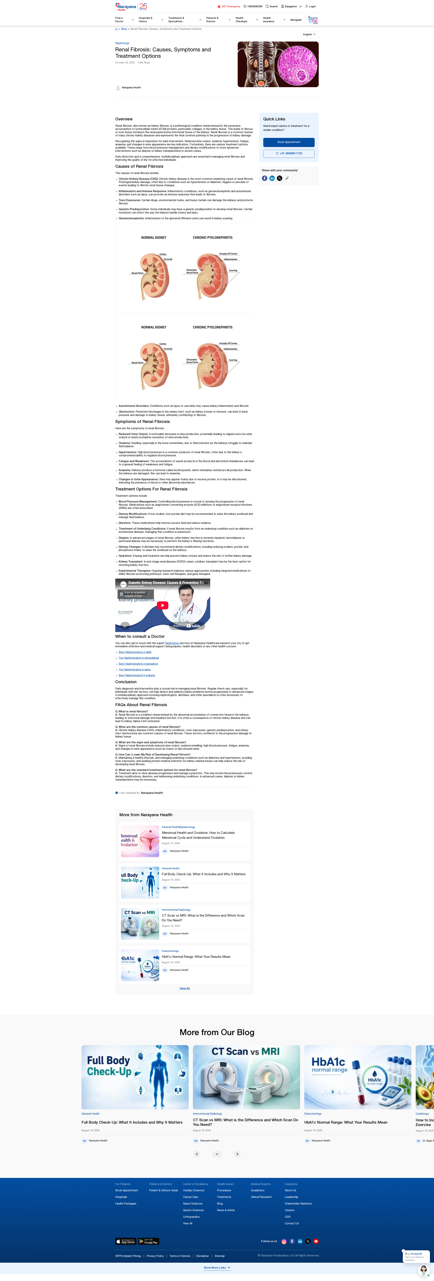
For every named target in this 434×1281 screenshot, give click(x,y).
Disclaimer (204, 1256)
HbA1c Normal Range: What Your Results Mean (196, 957)
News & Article (226, 1210)
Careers (289, 1210)
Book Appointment (289, 142)
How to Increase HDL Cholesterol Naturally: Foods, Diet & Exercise (378, 1123)
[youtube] (316, 1243)
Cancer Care (190, 1197)
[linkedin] (300, 1243)
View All (185, 988)
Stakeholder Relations (298, 1204)
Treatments (224, 1197)
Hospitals (121, 1197)
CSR (287, 1217)
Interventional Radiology (118, 1114)
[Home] (131, 7)
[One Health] (313, 20)
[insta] (284, 1242)
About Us (290, 1190)
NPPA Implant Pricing (129, 1256)
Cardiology (333, 1114)
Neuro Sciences (193, 1204)
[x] (308, 1243)
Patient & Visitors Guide (163, 1190)
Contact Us (292, 1223)
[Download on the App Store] (125, 1241)
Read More (158, 1077)
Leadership (291, 1197)
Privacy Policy (157, 1256)
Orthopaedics (191, 1217)
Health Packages (125, 1204)
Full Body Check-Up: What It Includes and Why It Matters (203, 874)
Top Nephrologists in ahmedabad (139, 658)
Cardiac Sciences (193, 1190)
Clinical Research (261, 1197)
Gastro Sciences (193, 1210)
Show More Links (215, 1268)
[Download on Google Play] (148, 1241)
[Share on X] (279, 179)
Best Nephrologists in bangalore (138, 664)
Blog (124, 29)
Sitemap (220, 1256)
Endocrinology (224, 1114)
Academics (257, 1190)
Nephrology (122, 43)
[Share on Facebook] (264, 179)
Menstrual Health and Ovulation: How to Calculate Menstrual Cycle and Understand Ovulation (198, 835)
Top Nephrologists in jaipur (135, 670)
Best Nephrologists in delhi (135, 652)
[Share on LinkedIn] (272, 179)
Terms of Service (182, 1256)
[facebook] (292, 1243)
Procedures (224, 1190)
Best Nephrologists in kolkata (137, 675)
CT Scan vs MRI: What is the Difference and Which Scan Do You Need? (203, 918)
